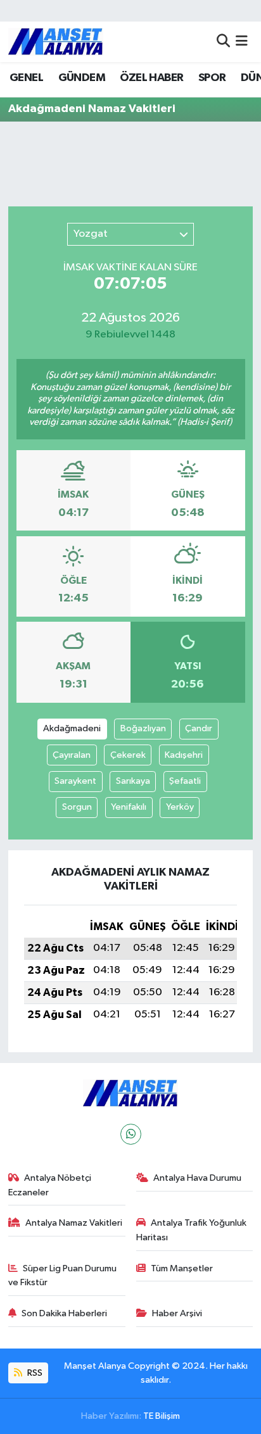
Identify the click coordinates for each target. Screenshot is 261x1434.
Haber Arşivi (177, 1313)
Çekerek (128, 755)
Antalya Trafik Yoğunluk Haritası (191, 1230)
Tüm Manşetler (182, 1268)
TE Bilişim (161, 1416)
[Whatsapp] (130, 1134)
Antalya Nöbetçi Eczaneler (50, 1185)
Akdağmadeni (72, 728)
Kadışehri (184, 755)
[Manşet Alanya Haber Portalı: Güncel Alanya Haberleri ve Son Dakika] (55, 41)
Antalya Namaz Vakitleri (73, 1223)
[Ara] (223, 41)
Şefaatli (185, 781)
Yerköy (180, 807)
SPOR (212, 78)
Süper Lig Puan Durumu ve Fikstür (62, 1275)
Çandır (198, 728)
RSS (33, 1373)
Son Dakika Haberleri (64, 1313)
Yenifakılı (128, 807)
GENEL (26, 78)
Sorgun (77, 807)
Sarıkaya (133, 781)
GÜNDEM (81, 78)
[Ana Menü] (242, 41)
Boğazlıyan (143, 728)
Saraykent (75, 781)
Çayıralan (72, 755)
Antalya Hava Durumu (197, 1178)
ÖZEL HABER (151, 78)
